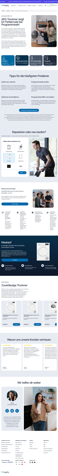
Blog (44, 444)
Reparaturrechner (22, 5)
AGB (44, 446)
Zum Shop (15, 260)
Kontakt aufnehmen (33, 448)
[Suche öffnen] (45, 5)
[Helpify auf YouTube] (34, 462)
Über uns (45, 442)
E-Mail (30, 444)
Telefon (30, 446)
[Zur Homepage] (5, 5)
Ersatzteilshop (4, 450)
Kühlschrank (20, 161)
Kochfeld (9, 170)
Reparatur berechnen (5, 442)
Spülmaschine (9, 151)
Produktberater (41, 5)
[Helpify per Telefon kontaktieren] (17, 411)
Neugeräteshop (4, 448)
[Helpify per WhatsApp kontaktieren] (48, 5)
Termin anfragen (14, 204)
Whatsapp (31, 442)
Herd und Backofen (19, 458)
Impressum (46, 452)
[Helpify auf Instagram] (30, 462)
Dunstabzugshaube (21, 170)
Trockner (8, 10)
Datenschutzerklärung (48, 448)
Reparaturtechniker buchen (6, 444)
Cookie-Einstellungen (48, 450)
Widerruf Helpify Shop (5, 452)
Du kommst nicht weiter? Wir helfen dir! (29, 110)
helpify (3, 10)
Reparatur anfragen (32, 5)
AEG (13, 10)
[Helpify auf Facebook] (32, 462)
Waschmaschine (20, 151)
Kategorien (13, 5)
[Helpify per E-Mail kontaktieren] (12, 411)
